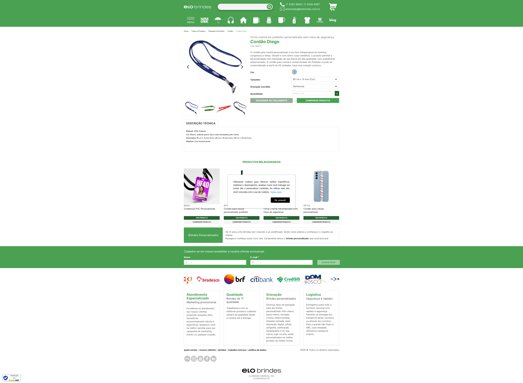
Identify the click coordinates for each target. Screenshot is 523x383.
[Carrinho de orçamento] (333, 7)
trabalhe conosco (237, 350)
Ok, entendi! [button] (280, 200)
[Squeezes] (294, 20)
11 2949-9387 (312, 4)
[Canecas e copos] (281, 20)
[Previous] (188, 67)
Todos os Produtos (198, 31)
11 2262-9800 (294, 4)
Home (186, 31)
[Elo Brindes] (197, 6)
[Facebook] (207, 359)
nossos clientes (207, 350)
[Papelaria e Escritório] (256, 20)
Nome (187, 257)
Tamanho (255, 79)
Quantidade (256, 93)
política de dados (257, 350)
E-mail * (254, 257)
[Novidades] (205, 20)
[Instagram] (194, 359)
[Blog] (332, 20)
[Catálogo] (320, 20)
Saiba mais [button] (276, 192)
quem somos (190, 350)
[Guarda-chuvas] (218, 20)
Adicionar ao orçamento (271, 100)
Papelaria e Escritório (216, 31)
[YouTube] (200, 359)
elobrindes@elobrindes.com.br (302, 9)
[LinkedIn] (213, 359)
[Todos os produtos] (191, 20)
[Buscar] (270, 7)
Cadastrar (328, 262)
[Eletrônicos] (230, 20)
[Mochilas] (269, 20)
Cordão (230, 31)
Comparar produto (318, 100)
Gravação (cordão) (260, 86)
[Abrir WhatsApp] (516, 376)
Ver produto (202, 218)
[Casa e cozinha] (243, 20)
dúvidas (222, 350)
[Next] (242, 67)
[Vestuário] (307, 20)
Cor (252, 72)
